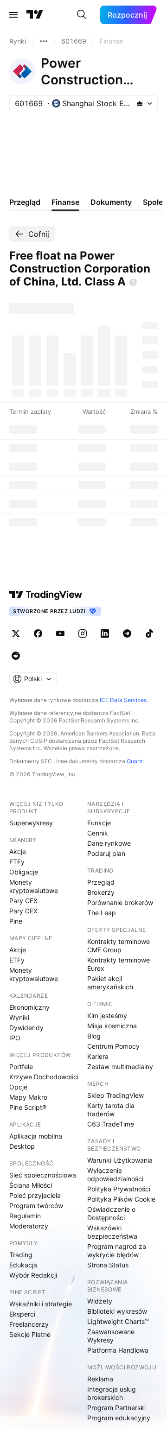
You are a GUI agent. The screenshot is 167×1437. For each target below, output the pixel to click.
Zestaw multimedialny (120, 1066)
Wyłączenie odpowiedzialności (115, 1174)
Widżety (99, 1301)
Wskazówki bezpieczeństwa (112, 1232)
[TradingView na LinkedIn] (104, 633)
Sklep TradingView (115, 1095)
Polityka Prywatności (118, 1189)
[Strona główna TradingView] (34, 14)
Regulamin (25, 1216)
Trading (20, 1255)
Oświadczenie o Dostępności (111, 1213)
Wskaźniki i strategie (40, 1304)
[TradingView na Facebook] (38, 633)
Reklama (100, 1379)
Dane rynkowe (109, 843)
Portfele (21, 1066)
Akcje (17, 851)
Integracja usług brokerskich (111, 1393)
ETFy (17, 862)
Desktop (22, 1146)
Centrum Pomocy (113, 1046)
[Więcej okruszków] (43, 41)
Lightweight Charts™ (118, 1321)
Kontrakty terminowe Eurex (118, 964)
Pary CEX (23, 901)
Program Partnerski (116, 1408)
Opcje (18, 1087)
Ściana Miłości (30, 1185)
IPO (14, 1038)
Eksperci (22, 1314)
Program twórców (36, 1205)
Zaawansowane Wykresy (111, 1336)
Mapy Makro (28, 1097)
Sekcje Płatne (30, 1334)
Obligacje (23, 872)
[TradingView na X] (15, 633)
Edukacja (23, 1265)
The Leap (101, 913)
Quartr (135, 761)
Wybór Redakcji (33, 1275)
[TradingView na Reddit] (15, 655)
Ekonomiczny (29, 1007)
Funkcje (99, 823)
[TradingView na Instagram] (82, 633)
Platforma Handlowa (117, 1350)
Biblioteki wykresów (117, 1311)
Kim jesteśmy (107, 1015)
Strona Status (107, 1265)
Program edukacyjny (118, 1418)
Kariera (98, 1056)
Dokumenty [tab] (111, 202)
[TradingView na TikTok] (149, 633)
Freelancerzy (29, 1324)
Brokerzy (101, 892)
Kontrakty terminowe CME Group (118, 945)
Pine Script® (27, 1107)
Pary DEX (23, 911)
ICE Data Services (123, 699)
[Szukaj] (81, 15)
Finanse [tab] (65, 202)
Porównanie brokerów (120, 902)
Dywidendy (26, 1028)
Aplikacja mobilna (35, 1136)
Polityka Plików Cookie (121, 1199)
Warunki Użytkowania (120, 1160)
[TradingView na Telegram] (127, 633)
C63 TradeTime (110, 1124)
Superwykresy (31, 823)
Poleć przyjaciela (35, 1195)
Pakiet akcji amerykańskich (110, 983)
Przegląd (101, 882)
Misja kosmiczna (112, 1026)
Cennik (97, 833)
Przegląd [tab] (24, 202)
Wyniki (19, 1017)
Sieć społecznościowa (42, 1175)
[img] (139, 103)
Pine (15, 921)
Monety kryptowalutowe (33, 886)
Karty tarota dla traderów (111, 1109)
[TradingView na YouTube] (60, 633)
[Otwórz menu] (13, 15)
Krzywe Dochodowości (43, 1077)
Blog (94, 1036)
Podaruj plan (106, 853)
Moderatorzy (28, 1226)
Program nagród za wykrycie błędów (116, 1250)
